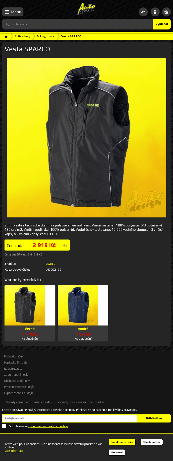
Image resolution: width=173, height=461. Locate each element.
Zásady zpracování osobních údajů (29, 402)
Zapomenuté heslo (16, 374)
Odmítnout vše (151, 442)
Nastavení (117, 452)
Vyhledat (162, 24)
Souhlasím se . (39, 426)
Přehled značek (13, 356)
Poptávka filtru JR (15, 362)
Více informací (14, 450)
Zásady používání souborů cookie (81, 402)
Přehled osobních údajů (19, 387)
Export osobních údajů (18, 393)
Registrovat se (13, 368)
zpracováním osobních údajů (48, 426)
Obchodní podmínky (17, 380)
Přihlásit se (154, 418)
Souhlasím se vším (122, 442)
